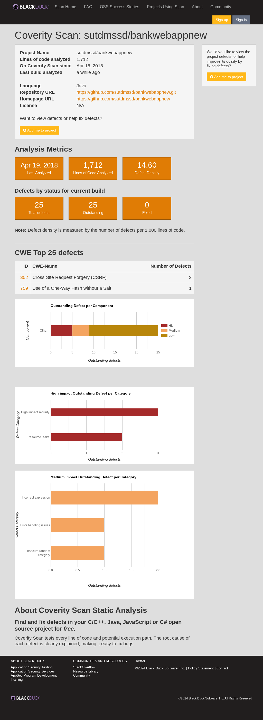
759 (24, 288)
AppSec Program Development (34, 675)
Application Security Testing (31, 667)
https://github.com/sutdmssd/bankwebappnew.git (126, 92)
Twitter (140, 661)
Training (17, 679)
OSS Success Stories (119, 7)
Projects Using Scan (165, 7)
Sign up (222, 20)
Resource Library (85, 671)
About (197, 7)
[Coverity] (31, 6)
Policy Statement (201, 668)
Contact (222, 668)
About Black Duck (28, 661)
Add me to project (41, 130)
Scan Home (65, 7)
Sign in (241, 20)
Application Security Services (33, 671)
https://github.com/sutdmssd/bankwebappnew (123, 98)
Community (220, 7)
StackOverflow (84, 667)
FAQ (88, 7)
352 (24, 277)
